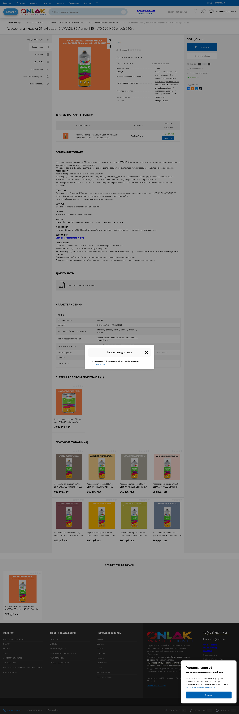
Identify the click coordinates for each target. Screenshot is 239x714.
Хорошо (208, 695)
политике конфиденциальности (200, 687)
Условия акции (98, 364)
